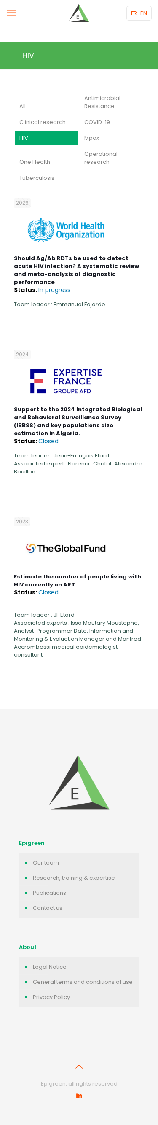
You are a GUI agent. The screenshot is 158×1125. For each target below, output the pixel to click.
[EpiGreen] (79, 13)
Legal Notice (50, 967)
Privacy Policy (51, 997)
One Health (34, 162)
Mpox (91, 138)
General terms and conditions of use (83, 982)
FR (134, 13)
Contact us (47, 908)
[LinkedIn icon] (79, 1095)
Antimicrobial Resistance (102, 102)
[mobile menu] (11, 13)
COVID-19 (97, 122)
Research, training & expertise (74, 878)
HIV (23, 138)
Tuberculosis (36, 178)
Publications (49, 893)
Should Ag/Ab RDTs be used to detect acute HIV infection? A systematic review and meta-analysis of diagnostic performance (76, 274)
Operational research (101, 158)
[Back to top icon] (79, 1066)
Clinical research (42, 122)
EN (143, 13)
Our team (46, 863)
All (22, 106)
